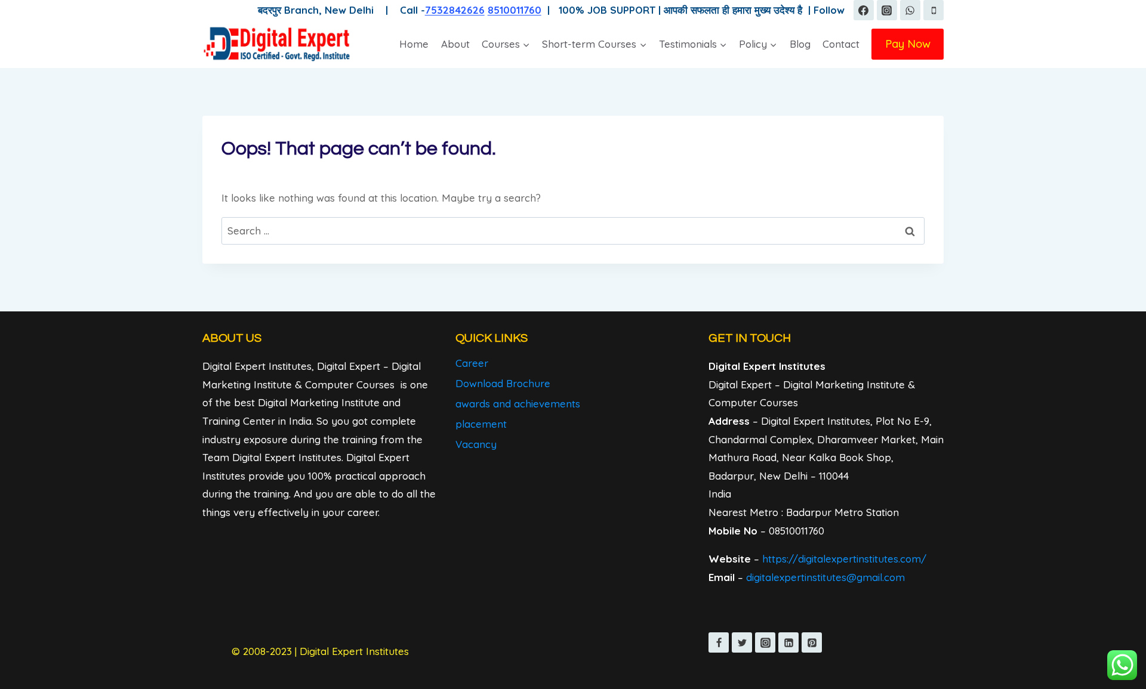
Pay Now (908, 43)
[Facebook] (864, 10)
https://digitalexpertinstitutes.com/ (844, 558)
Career (471, 363)
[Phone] (933, 10)
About (455, 44)
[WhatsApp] (910, 10)
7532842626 (455, 10)
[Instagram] (887, 10)
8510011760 (514, 10)
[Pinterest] (812, 642)
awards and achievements (517, 403)
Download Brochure (502, 383)
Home (414, 44)
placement (481, 424)
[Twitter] (742, 642)
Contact (841, 44)
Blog (800, 44)
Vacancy (476, 444)
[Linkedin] (788, 642)
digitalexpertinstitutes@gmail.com (825, 577)
